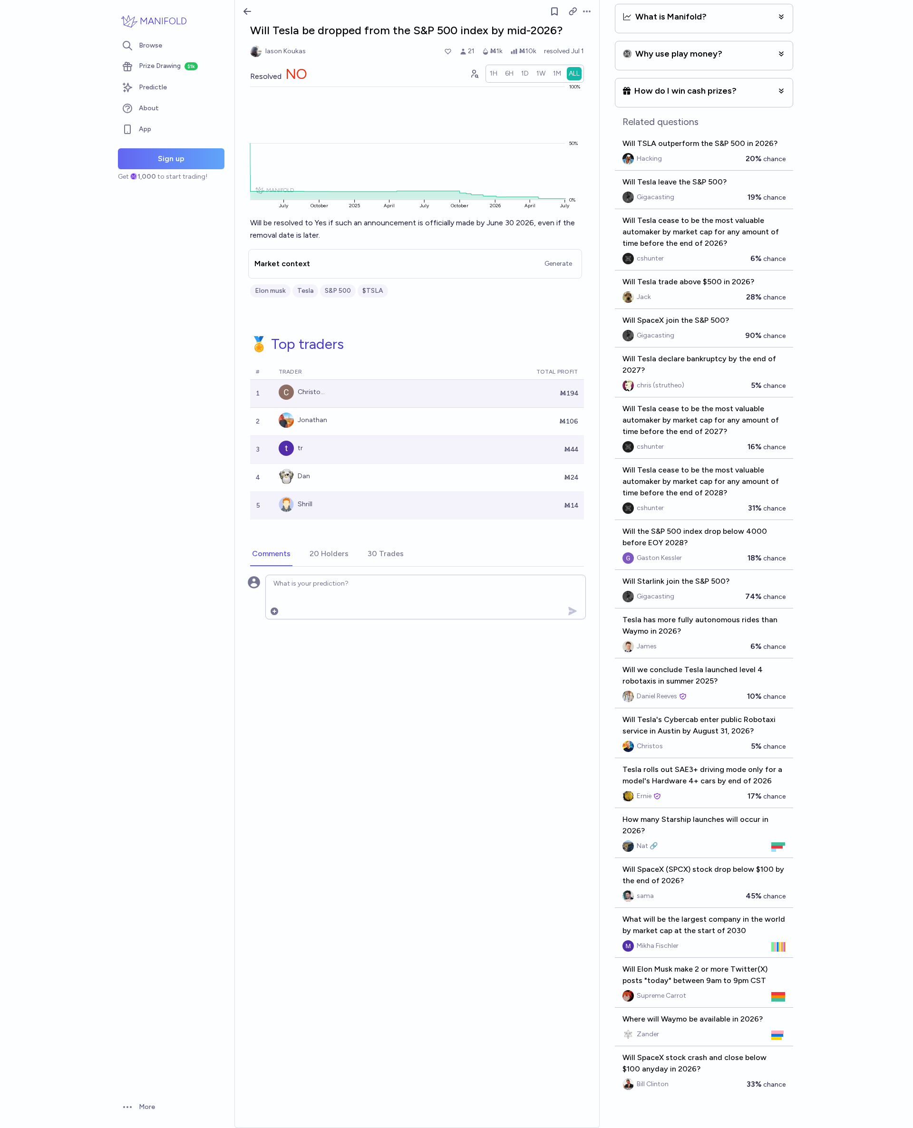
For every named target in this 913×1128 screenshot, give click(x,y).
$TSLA (372, 291)
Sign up (171, 158)
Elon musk (270, 291)
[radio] (493, 73)
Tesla (305, 291)
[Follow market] (554, 11)
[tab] (271, 554)
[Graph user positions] (474, 73)
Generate (558, 264)
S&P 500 (338, 291)
